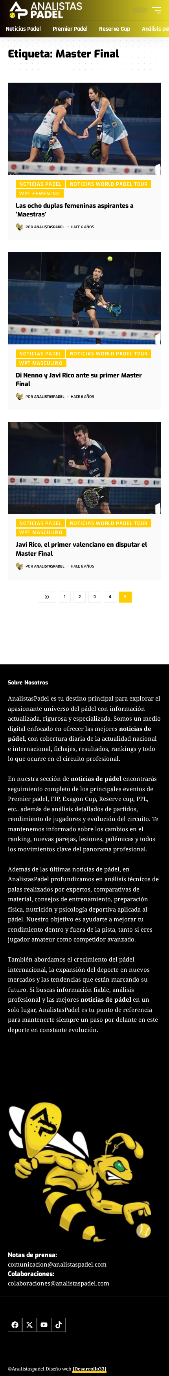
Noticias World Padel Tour (109, 184)
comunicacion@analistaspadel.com (57, 1264)
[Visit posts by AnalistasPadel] (20, 227)
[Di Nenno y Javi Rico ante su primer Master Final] (84, 298)
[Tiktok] (58, 1325)
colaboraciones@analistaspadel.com (58, 1283)
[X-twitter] (29, 1325)
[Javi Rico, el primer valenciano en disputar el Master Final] (84, 468)
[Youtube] (44, 1325)
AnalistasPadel (49, 227)
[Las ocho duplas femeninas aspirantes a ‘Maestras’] (84, 129)
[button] (154, 10)
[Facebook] (15, 1325)
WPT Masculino (41, 363)
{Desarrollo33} (89, 1368)
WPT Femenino (39, 193)
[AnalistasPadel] (46, 10)
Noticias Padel (40, 184)
